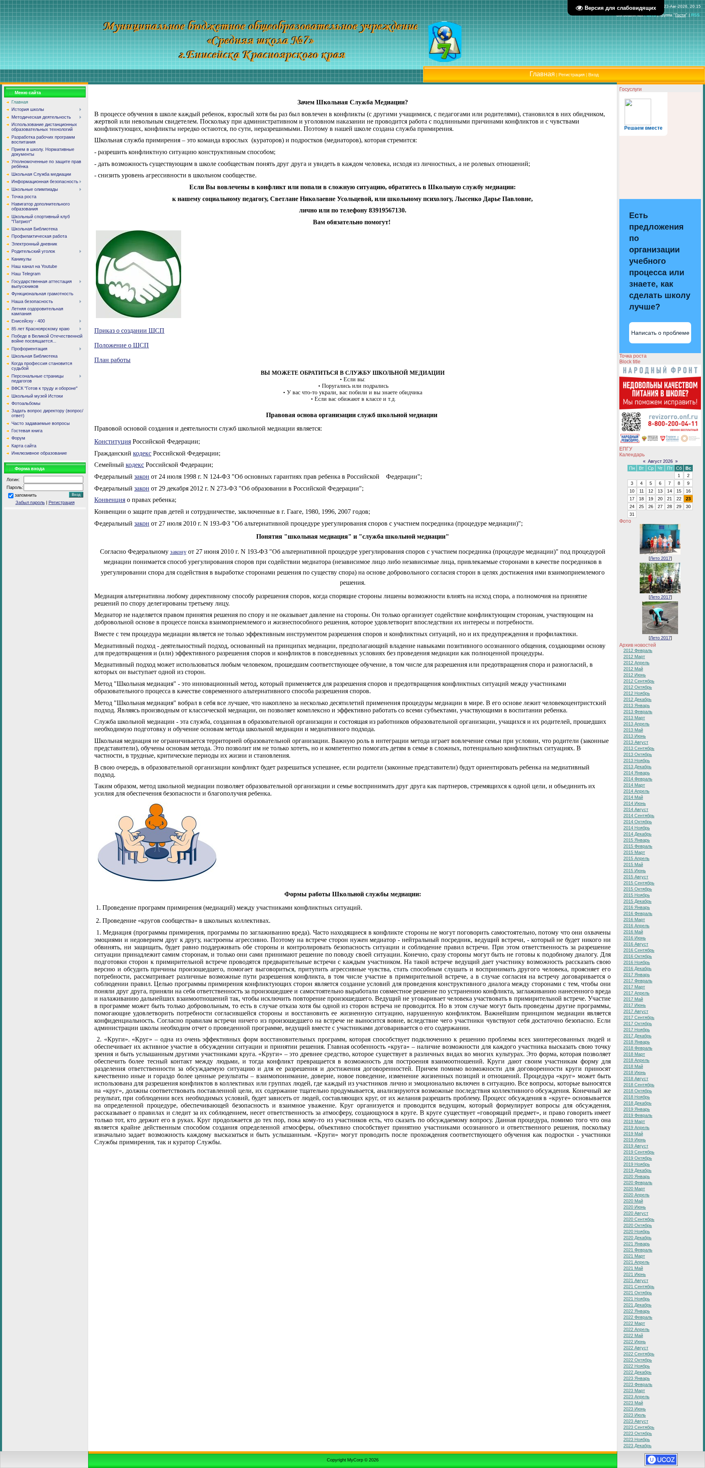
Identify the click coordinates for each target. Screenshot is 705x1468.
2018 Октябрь (637, 1090)
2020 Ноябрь (636, 1231)
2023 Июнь (634, 1408)
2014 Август (635, 809)
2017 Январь (636, 974)
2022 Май (633, 1335)
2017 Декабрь (637, 1035)
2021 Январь (636, 1243)
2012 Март (634, 656)
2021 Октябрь (637, 1292)
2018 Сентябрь (638, 1084)
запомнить (26, 495)
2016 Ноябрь (636, 962)
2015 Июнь (634, 870)
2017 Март (634, 986)
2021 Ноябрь (636, 1298)
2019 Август (635, 1145)
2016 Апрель (636, 925)
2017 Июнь (634, 1005)
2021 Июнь (634, 1274)
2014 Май (633, 797)
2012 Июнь (634, 674)
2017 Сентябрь (638, 1017)
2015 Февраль (637, 846)
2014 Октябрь (637, 821)
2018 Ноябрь (636, 1096)
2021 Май (633, 1268)
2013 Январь (636, 705)
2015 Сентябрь (638, 882)
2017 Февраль (637, 980)
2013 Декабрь (637, 766)
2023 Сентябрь (638, 1427)
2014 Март (634, 785)
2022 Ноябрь (636, 1366)
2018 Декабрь (637, 1103)
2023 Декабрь (637, 1445)
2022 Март (634, 1323)
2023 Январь (636, 1378)
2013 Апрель (636, 723)
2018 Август (635, 1078)
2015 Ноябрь (636, 895)
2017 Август (635, 1011)
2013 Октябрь (637, 754)
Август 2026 (660, 461)
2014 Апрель (636, 791)
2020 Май (633, 1200)
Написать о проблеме (660, 332)
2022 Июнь (634, 1341)
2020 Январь (636, 1176)
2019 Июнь (634, 1139)
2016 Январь (636, 907)
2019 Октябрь (637, 1158)
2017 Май (633, 999)
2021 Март (634, 1256)
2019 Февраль (637, 1115)
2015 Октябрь (637, 889)
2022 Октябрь (637, 1359)
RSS (695, 15)
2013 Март (634, 717)
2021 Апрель (636, 1262)
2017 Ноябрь (636, 1029)
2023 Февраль (637, 1384)
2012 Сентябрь (638, 681)
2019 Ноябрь (636, 1164)
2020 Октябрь (637, 1225)
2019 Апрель (636, 1127)
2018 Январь (636, 1041)
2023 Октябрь (637, 1433)
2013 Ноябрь (636, 760)
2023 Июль (634, 1415)
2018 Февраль (637, 1048)
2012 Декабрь (637, 699)
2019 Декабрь (637, 1170)
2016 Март (634, 919)
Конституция (112, 441)
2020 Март (634, 1188)
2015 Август (635, 876)
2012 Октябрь (637, 687)
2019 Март (634, 1121)
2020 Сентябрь (638, 1219)
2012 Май (633, 668)
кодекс (142, 453)
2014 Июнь (634, 803)
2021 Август (635, 1280)
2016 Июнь (634, 937)
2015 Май (633, 864)
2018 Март (634, 1054)
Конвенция (109, 499)
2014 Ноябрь (636, 827)
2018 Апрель (636, 1060)
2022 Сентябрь (638, 1353)
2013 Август (635, 742)
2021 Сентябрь (638, 1286)
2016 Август (635, 944)
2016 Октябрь (637, 956)
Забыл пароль (30, 502)
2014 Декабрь (637, 833)
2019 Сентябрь (638, 1152)
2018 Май (633, 1066)
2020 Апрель (636, 1194)
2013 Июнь (634, 736)
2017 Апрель (636, 992)
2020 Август (635, 1213)
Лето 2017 (660, 558)
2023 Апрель (636, 1396)
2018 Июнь (634, 1072)
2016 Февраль (637, 913)
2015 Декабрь (637, 901)
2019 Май (633, 1133)
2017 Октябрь (637, 1023)
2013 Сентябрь (638, 748)
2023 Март (634, 1390)
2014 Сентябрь (638, 815)
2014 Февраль (637, 778)
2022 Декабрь (637, 1372)
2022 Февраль (637, 1317)
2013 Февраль (637, 711)
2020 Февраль (637, 1182)
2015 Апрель (636, 858)
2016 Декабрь (637, 968)
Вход (593, 74)
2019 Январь (636, 1109)
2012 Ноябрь (636, 693)
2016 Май (633, 931)
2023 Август (635, 1421)
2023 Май (633, 1402)
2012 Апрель (636, 662)
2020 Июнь (634, 1207)
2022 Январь (636, 1311)
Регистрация (572, 74)
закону (178, 552)
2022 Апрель (636, 1329)
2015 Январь (636, 840)
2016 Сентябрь (638, 950)
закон (141, 476)
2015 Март (634, 852)
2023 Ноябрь (636, 1439)
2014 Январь (636, 772)
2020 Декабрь (637, 1237)
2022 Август (635, 1347)
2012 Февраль (637, 650)
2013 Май (633, 729)
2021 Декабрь (637, 1304)
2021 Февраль (637, 1249)
